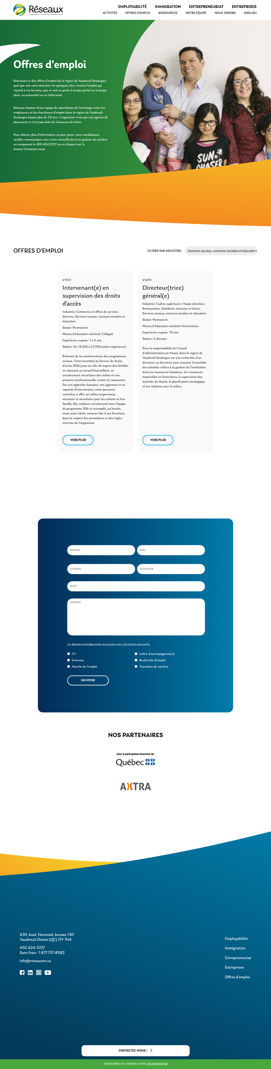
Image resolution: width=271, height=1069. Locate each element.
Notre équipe (196, 13)
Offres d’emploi (137, 13)
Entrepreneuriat (206, 7)
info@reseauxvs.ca (35, 961)
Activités (110, 13)
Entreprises (244, 7)
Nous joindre (225, 13)
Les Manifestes (157, 1064)
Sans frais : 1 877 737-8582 (42, 953)
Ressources (168, 13)
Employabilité (132, 7)
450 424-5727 (32, 948)
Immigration (168, 7)
